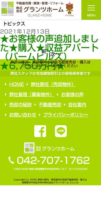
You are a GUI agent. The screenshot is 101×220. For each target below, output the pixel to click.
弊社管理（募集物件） (31, 94)
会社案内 (77, 104)
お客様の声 (72, 94)
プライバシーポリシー (65, 114)
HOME (16, 84)
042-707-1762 (53, 160)
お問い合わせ (22, 114)
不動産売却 (50, 104)
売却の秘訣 (20, 104)
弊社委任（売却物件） (53, 84)
